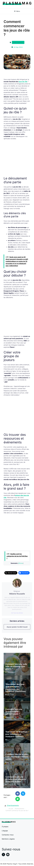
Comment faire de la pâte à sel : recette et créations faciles (16, 756)
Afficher (20, 563)
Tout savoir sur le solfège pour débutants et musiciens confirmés (16, 734)
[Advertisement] (17, 159)
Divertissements (18, 42)
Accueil (11, 808)
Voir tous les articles (17, 613)
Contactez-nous (8, 835)
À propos (5, 826)
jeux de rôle (23, 81)
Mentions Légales (8, 839)
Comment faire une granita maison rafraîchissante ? (13, 711)
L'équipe (5, 831)
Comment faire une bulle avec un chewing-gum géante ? (16, 666)
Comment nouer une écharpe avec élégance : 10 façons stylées (16, 779)
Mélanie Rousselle (17, 594)
